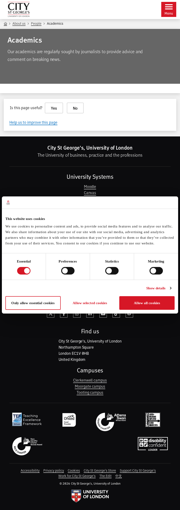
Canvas (90, 192)
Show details (155, 288)
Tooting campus (90, 392)
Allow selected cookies (90, 303)
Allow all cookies (147, 303)
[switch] (68, 271)
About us (19, 23)
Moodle (90, 186)
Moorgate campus (90, 386)
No (75, 108)
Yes (54, 108)
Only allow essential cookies (33, 303)
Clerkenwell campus (90, 379)
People (36, 23)
